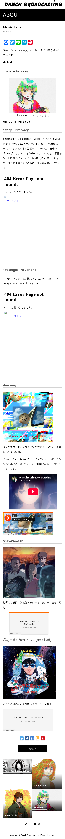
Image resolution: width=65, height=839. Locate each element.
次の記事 (32, 748)
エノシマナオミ (40, 115)
